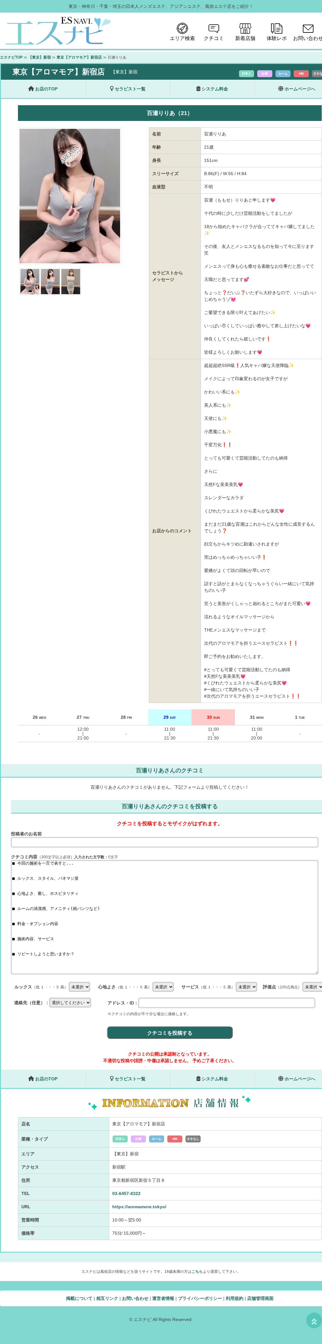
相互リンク (107, 1298)
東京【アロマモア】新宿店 (79, 57)
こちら (197, 1271)
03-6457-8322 (126, 1193)
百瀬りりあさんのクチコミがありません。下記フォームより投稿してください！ (170, 787)
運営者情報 (163, 1298)
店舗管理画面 (260, 1298)
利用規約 (234, 1298)
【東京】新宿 (39, 57)
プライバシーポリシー (200, 1298)
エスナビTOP (11, 57)
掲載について (79, 1298)
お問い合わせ (135, 1298)
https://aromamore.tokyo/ (139, 1206)
